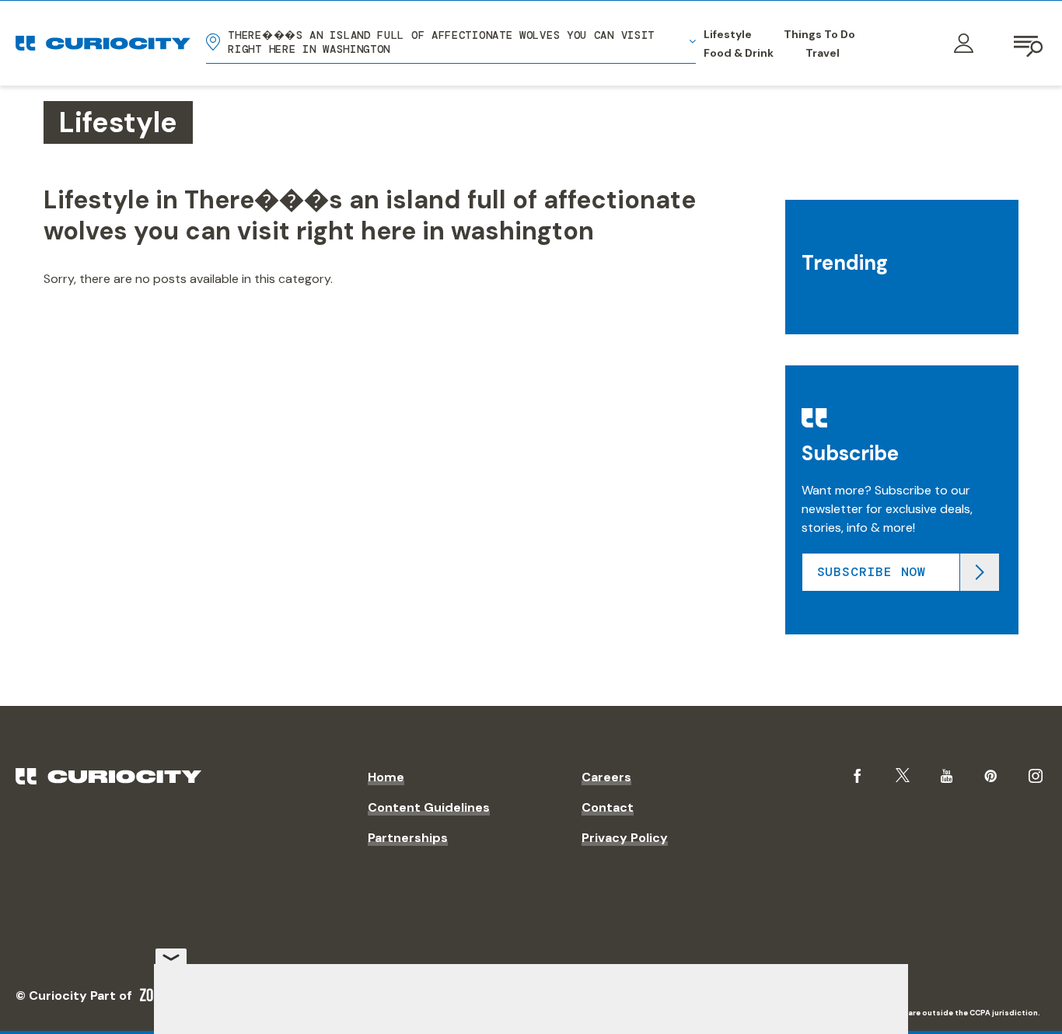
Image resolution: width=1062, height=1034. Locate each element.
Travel (822, 53)
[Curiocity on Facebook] (858, 776)
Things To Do (819, 34)
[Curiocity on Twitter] (903, 775)
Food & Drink (739, 53)
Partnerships (408, 838)
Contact (608, 807)
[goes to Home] (103, 43)
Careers (606, 777)
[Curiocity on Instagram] (1036, 776)
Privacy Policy (625, 838)
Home (386, 777)
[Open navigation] (1029, 43)
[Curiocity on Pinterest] (990, 776)
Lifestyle (728, 34)
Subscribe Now (871, 572)
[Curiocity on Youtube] (946, 776)
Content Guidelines (429, 807)
